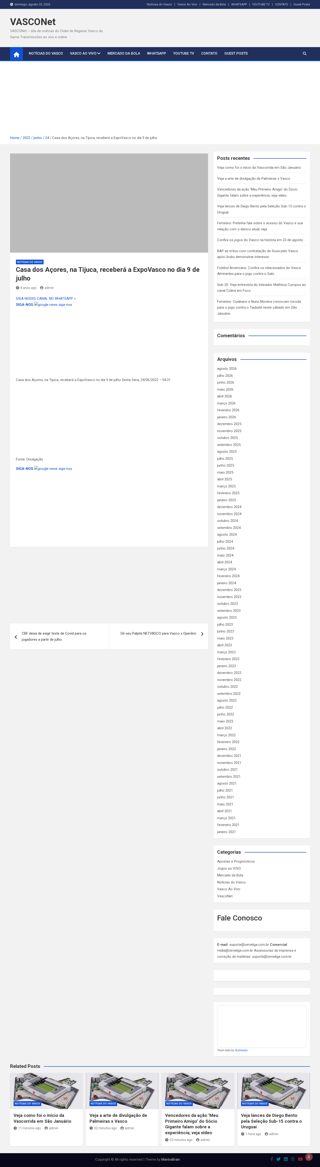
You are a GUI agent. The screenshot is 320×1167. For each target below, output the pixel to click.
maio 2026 (225, 389)
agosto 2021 (227, 783)
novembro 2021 (229, 763)
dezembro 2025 (229, 424)
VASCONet (33, 21)
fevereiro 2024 (228, 576)
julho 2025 (225, 458)
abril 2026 (224, 396)
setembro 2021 (229, 776)
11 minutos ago (29, 1128)
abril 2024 (224, 562)
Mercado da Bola (214, 4)
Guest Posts (302, 4)
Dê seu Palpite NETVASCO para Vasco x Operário (158, 633)
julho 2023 (225, 624)
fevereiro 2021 (228, 825)
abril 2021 (224, 811)
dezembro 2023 (229, 590)
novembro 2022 (229, 680)
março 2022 (226, 735)
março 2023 (226, 652)
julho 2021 (225, 790)
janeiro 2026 (226, 417)
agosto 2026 (227, 369)
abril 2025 (224, 479)
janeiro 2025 (226, 500)
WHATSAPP (239, 4)
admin (49, 288)
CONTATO (281, 4)
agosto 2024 (227, 534)
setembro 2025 (229, 445)
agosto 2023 (227, 617)
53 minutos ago (181, 1140)
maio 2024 (225, 555)
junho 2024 (225, 548)
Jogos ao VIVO (229, 868)
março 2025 (226, 486)
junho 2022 (225, 714)
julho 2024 (225, 541)
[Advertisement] (160, 100)
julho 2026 (225, 376)
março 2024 (226, 569)
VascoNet (225, 896)
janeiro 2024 (226, 583)
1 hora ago (253, 1134)
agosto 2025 (227, 451)
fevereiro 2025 (228, 493)
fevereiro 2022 (228, 742)
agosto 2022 (227, 700)
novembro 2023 (229, 597)
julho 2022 (225, 707)
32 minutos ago (105, 1128)
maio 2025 (225, 472)
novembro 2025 (229, 431)
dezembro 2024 (229, 507)
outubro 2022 (227, 686)
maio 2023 (225, 638)
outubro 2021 (227, 769)
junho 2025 (225, 465)
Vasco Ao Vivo (187, 4)
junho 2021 (225, 797)
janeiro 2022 (226, 749)
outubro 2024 (227, 521)
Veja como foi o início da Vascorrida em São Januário (259, 167)
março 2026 (226, 403)
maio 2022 (225, 721)
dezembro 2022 (229, 673)
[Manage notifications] (309, 1156)
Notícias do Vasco (159, 4)
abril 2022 (224, 728)
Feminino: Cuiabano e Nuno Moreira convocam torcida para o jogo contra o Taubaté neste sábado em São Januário (259, 307)
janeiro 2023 (226, 666)
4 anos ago (28, 288)
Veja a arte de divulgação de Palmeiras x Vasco (253, 178)
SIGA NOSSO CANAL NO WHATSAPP (45, 298)
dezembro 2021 (229, 756)
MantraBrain (170, 1159)
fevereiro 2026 (228, 410)
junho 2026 (225, 382)
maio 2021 (225, 804)
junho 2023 (225, 631)
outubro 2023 (227, 604)
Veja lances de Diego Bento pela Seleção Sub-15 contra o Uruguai (271, 1121)
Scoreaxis (241, 1050)
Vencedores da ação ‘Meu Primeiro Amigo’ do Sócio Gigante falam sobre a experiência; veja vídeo (191, 1124)
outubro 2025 (227, 438)
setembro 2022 (229, 694)
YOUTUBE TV (261, 4)
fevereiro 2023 (228, 659)
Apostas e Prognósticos (236, 861)
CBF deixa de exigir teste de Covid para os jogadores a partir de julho (54, 636)
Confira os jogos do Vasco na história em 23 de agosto (260, 240)
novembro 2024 (229, 514)
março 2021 (226, 818)
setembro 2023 (229, 611)
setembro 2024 (229, 528)
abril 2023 (224, 645)
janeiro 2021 (226, 832)
